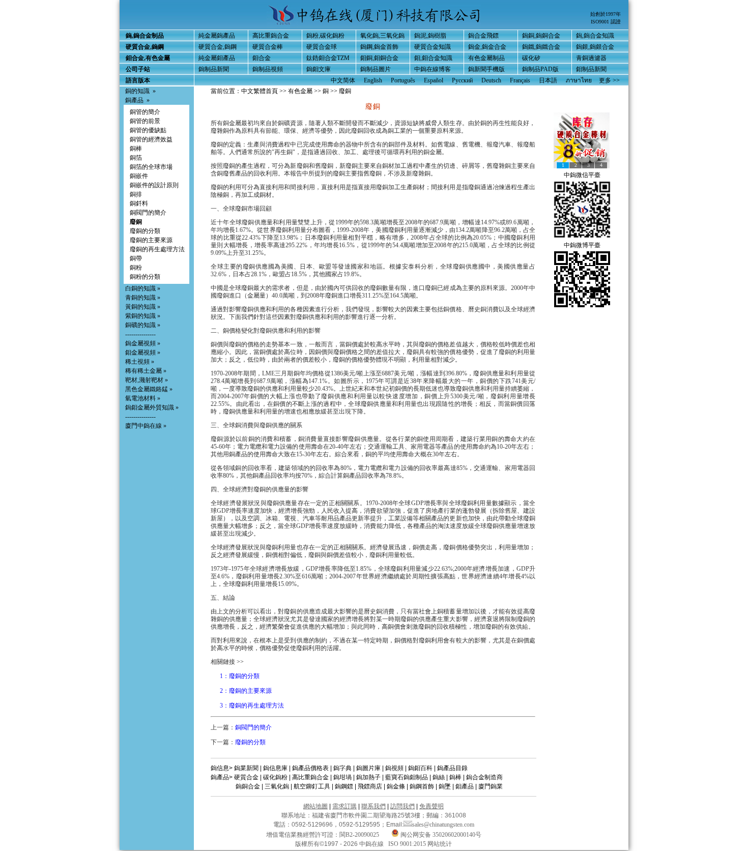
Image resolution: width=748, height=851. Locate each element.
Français (520, 80)
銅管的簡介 (145, 111)
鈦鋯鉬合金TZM (328, 58)
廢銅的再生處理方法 (157, 249)
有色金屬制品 (486, 58)
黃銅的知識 (140, 306)
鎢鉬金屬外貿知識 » (152, 407)
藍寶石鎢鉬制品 (406, 777)
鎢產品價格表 (310, 768)
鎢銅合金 (248, 786)
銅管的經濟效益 (151, 139)
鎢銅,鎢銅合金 (541, 35)
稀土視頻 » (139, 361)
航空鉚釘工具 (312, 786)
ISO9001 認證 (606, 21)
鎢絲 (439, 777)
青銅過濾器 (591, 58)
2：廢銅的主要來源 (246, 690)
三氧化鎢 (277, 786)
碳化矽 (531, 58)
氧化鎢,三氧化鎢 (382, 35)
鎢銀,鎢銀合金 (595, 46)
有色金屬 (300, 91)
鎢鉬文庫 (318, 69)
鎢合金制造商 (484, 777)
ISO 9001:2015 (407, 843)
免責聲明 (431, 806)
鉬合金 (261, 58)
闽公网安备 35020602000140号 (440, 834)
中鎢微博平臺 (582, 245)
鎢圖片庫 (368, 768)
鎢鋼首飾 (422, 786)
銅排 (136, 194)
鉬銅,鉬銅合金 (379, 58)
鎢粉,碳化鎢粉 (325, 35)
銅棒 (136, 148)
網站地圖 (315, 806)
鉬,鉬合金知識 (433, 58)
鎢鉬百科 (420, 768)
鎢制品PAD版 (540, 69)
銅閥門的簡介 (148, 212)
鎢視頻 (394, 768)
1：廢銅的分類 (240, 676)
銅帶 (136, 258)
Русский (462, 80)
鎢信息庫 (275, 768)
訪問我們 (402, 806)
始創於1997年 (605, 14)
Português (403, 80)
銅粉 (136, 267)
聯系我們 (373, 806)
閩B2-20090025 (359, 834)
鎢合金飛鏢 (483, 35)
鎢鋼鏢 (344, 786)
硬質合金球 (321, 46)
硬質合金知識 (432, 46)
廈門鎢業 (490, 786)
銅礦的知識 (140, 325)
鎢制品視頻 (267, 69)
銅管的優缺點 (148, 130)
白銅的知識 (140, 288)
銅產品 (134, 100)
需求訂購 (344, 806)
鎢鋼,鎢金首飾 (379, 46)
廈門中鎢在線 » (145, 425)
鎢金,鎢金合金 (487, 46)
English (373, 80)
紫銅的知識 (140, 315)
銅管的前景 (145, 121)
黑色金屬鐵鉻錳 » (148, 389)
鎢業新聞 (246, 768)
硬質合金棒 (267, 46)
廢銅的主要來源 (151, 240)
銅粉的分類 (145, 276)
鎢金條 (396, 786)
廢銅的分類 (145, 230)
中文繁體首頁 (259, 91)
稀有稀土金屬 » (145, 370)
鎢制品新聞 (213, 69)
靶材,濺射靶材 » (146, 380)
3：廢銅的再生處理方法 (252, 705)
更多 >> (609, 80)
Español (433, 80)
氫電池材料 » (142, 398)
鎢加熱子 (368, 777)
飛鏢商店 (370, 786)
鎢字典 (342, 768)
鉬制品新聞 (591, 69)
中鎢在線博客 (432, 69)
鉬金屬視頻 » (142, 352)
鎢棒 (455, 777)
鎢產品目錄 (452, 768)
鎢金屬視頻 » (142, 343)
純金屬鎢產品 (216, 35)
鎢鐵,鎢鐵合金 (541, 46)
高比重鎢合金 (270, 35)
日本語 (548, 80)
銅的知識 (137, 91)
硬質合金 (246, 777)
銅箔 (136, 157)
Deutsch (491, 80)
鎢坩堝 (342, 777)
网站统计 (439, 843)
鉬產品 (464, 786)
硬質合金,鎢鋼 (217, 46)
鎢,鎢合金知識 (595, 35)
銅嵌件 (139, 176)
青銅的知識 (140, 297)
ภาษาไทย (579, 80)
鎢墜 (445, 786)
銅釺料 (139, 203)
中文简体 (343, 80)
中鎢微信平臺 (582, 175)
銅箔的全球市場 (151, 166)
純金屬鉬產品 (216, 58)
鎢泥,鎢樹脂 (430, 35)
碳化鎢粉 (275, 777)
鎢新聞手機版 (486, 69)
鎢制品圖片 (375, 69)
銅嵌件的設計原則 (154, 185)
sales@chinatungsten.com (443, 824)
